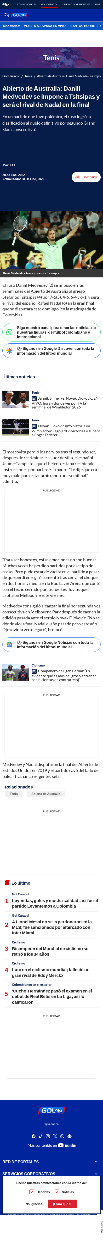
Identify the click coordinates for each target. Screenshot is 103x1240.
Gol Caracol (49, 4)
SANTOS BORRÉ (82, 26)
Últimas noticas (26, 4)
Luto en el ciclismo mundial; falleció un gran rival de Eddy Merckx (51, 972)
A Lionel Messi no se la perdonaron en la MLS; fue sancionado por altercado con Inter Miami (52, 927)
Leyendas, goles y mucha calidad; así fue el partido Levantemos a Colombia (55, 903)
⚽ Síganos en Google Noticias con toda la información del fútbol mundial (55, 644)
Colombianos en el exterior (32, 984)
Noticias (68, 1192)
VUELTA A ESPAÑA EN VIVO (45, 26)
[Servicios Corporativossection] (96, 1174)
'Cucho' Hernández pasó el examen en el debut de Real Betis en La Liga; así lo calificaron (52, 996)
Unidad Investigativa (76, 4)
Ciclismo (38, 665)
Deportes (43, 1192)
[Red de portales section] (96, 1162)
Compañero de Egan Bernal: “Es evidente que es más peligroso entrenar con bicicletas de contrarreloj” (64, 675)
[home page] (5, 4)
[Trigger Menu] (6, 15)
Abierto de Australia (45, 794)
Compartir (90, 177)
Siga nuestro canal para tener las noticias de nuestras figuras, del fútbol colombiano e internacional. (56, 332)
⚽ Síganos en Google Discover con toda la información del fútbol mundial (55, 350)
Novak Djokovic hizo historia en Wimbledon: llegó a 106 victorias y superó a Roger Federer (66, 430)
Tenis (28, 76)
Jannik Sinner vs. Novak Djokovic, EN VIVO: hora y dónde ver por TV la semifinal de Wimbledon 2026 (65, 402)
